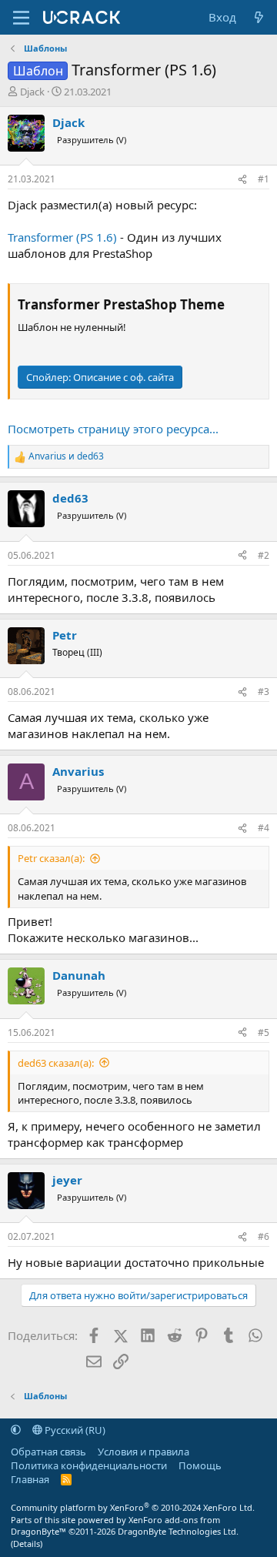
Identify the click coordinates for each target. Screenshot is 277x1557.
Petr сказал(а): (51, 858)
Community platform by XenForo (133, 1507)
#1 (263, 178)
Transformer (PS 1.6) (62, 237)
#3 (263, 691)
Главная (30, 1479)
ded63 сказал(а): (56, 1063)
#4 (263, 827)
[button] (16, 1430)
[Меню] (21, 17)
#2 (263, 555)
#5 (263, 1032)
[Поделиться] (242, 180)
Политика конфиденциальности (89, 1465)
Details (26, 1543)
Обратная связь (48, 1451)
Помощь (200, 1465)
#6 (263, 1236)
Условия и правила (143, 1451)
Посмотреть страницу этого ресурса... (113, 428)
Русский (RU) (73, 1430)
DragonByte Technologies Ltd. (178, 1531)
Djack (32, 92)
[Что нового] (259, 17)
